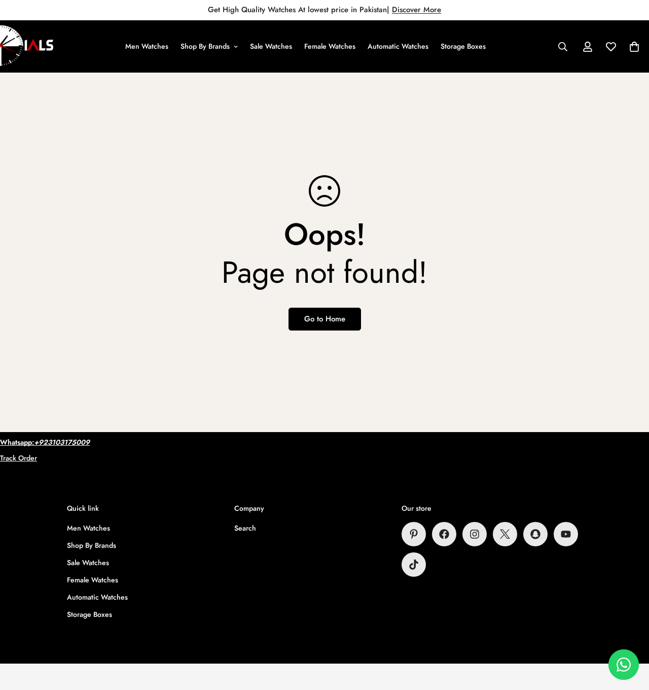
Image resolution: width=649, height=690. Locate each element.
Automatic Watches (398, 46)
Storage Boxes (463, 46)
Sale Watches (271, 46)
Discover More (416, 9)
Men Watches (146, 46)
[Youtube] (566, 534)
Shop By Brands (205, 46)
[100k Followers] (474, 534)
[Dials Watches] (26, 46)
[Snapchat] (535, 534)
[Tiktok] (414, 564)
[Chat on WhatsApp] (623, 664)
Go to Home (324, 318)
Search (245, 528)
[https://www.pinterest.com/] (414, 534)
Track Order (18, 458)
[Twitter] (505, 534)
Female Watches (329, 46)
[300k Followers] (444, 534)
